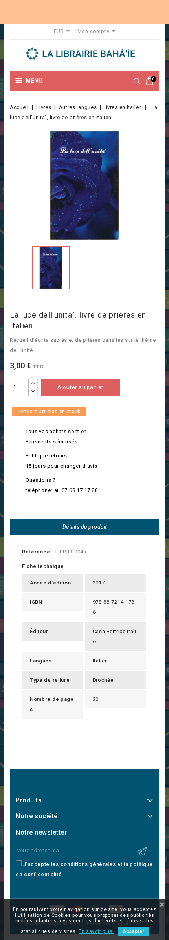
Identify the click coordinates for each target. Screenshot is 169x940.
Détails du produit (84, 527)
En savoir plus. (96, 931)
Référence (36, 552)
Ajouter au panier (80, 387)
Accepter (133, 931)
